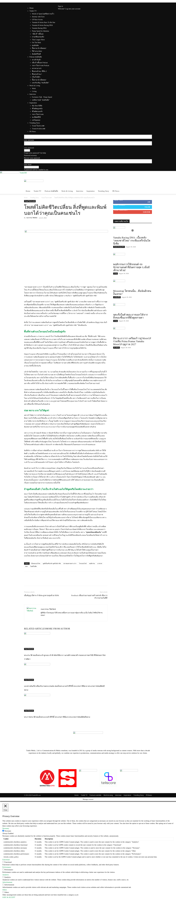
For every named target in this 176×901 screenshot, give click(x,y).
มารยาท (99, 563)
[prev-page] (24, 722)
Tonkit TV (37, 191)
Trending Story (103, 191)
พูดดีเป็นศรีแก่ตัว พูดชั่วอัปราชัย (52, 563)
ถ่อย (26, 566)
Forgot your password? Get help (35, 153)
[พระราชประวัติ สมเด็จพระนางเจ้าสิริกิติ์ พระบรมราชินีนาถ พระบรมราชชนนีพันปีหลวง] (65, 703)
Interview (79, 191)
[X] (63, 4)
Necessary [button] (5, 828)
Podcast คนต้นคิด (51, 191)
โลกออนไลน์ (83, 563)
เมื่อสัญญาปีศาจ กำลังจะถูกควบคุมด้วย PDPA (41, 595)
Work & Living (67, 191)
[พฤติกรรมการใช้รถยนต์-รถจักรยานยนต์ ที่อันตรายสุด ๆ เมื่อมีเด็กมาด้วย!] (132, 257)
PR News (115, 191)
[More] (43, 223)
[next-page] (26, 722)
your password (29, 148)
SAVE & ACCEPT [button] (8, 897)
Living (115, 273)
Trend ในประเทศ (46, 197)
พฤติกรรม (92, 563)
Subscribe (146, 212)
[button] (149, 183)
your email (27, 164)
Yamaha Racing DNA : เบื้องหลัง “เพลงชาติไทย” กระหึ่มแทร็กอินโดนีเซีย (131, 240)
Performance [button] (6, 867)
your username (29, 140)
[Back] (67, 4)
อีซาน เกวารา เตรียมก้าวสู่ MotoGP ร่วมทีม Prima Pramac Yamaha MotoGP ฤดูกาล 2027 (132, 341)
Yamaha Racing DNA (119, 246)
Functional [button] (6, 860)
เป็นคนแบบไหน (35, 563)
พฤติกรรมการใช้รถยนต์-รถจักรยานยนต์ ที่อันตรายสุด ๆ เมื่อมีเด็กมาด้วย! (131, 267)
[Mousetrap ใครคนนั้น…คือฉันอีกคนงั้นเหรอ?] (132, 284)
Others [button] (4, 890)
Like (149, 202)
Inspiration (91, 191)
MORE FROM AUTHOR (58, 628)
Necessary (7, 831)
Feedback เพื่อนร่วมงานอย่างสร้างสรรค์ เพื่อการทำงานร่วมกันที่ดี (89, 596)
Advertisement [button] (7, 882)
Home (31, 8)
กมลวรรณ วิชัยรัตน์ (31, 217)
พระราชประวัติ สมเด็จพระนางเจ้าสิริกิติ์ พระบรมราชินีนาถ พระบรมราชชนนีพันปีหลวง (57, 717)
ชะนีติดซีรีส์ (117, 297)
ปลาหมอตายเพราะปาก (69, 563)
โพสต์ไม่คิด (33, 566)
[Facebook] (62, 4)
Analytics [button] (5, 875)
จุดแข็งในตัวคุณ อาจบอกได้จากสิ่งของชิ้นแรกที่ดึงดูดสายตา (130, 316)
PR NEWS (116, 347)
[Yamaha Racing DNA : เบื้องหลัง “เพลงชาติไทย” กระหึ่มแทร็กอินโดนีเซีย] (132, 230)
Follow (147, 207)
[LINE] (37, 223)
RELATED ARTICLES (35, 628)
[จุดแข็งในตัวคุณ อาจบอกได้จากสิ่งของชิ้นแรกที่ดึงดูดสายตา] (132, 307)
